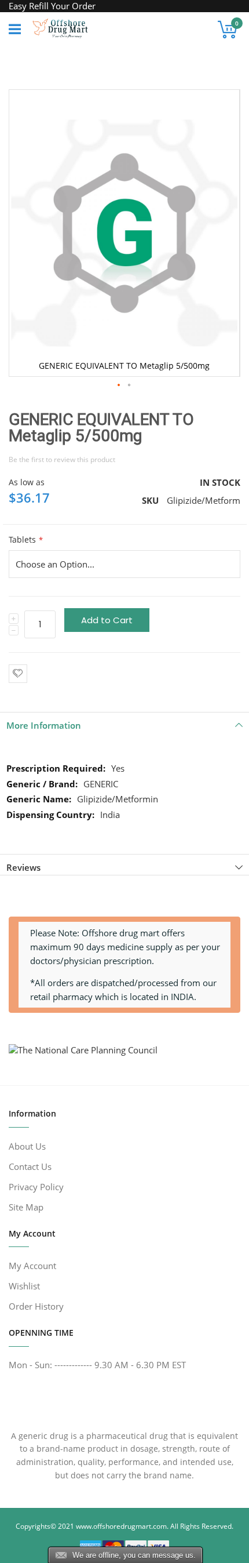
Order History (36, 1306)
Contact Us (30, 1166)
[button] (119, 385)
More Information (43, 725)
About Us (27, 1146)
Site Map (26, 1207)
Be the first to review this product (62, 459)
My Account (32, 1265)
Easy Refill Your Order (52, 6)
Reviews (23, 867)
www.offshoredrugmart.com (121, 1526)
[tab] (124, 722)
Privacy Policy (36, 1187)
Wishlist (24, 1286)
